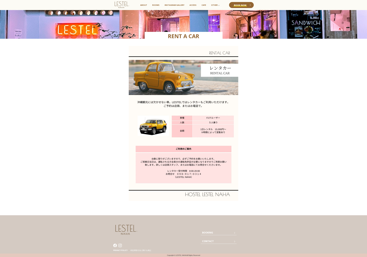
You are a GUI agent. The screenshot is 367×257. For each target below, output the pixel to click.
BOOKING (207, 232)
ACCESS (193, 5)
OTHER (214, 5)
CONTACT (208, 241)
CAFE (204, 5)
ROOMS (155, 5)
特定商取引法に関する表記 (140, 250)
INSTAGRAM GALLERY (174, 5)
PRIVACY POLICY (120, 250)
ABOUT (143, 5)
